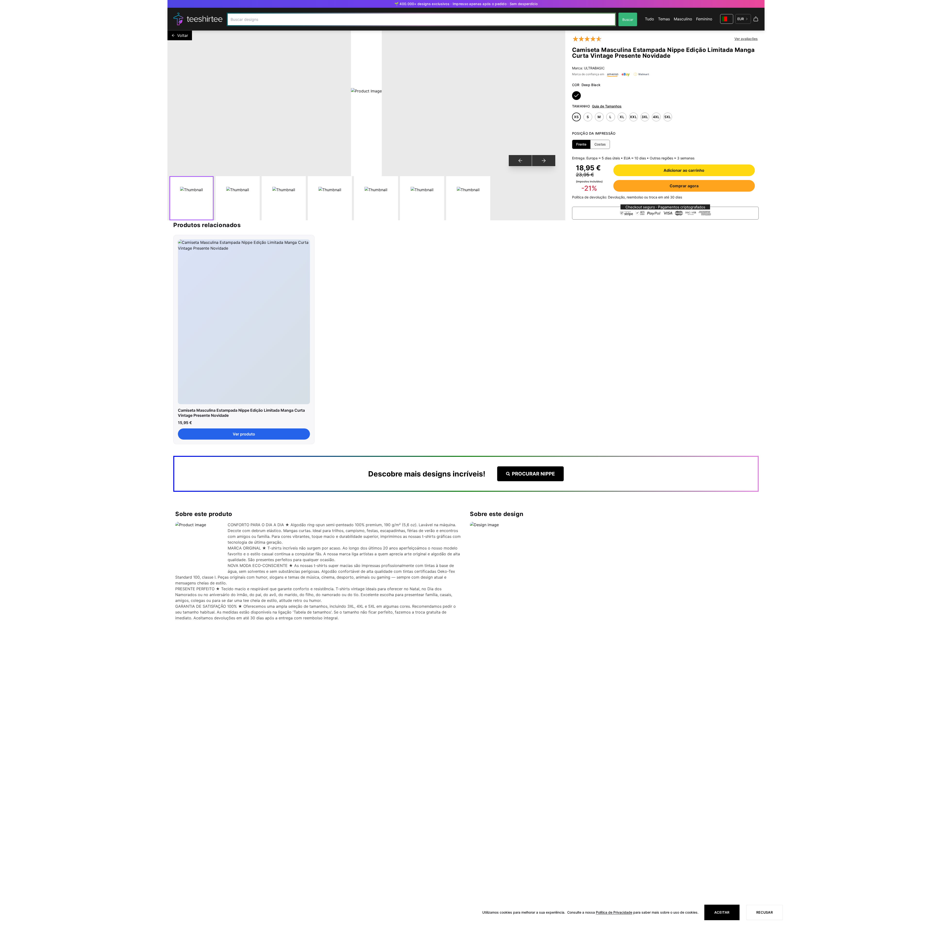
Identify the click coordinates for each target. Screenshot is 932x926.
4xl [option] (656, 117)
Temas (664, 18)
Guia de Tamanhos (607, 106)
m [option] (599, 117)
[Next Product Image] (543, 160)
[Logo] (198, 19)
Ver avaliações (746, 39)
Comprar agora (684, 185)
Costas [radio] (600, 144)
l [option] (610, 117)
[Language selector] (726, 19)
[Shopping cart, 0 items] (756, 19)
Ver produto (244, 434)
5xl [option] (667, 117)
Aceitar (721, 912)
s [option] (588, 117)
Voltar (182, 35)
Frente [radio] (581, 144)
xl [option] (622, 117)
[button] (665, 213)
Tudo (649, 18)
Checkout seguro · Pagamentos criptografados (665, 207)
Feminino (704, 18)
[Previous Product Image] (520, 160)
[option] (576, 95)
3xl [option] (644, 117)
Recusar (764, 912)
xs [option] (576, 117)
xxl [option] (633, 117)
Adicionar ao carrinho (684, 170)
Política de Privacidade (614, 912)
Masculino (683, 18)
